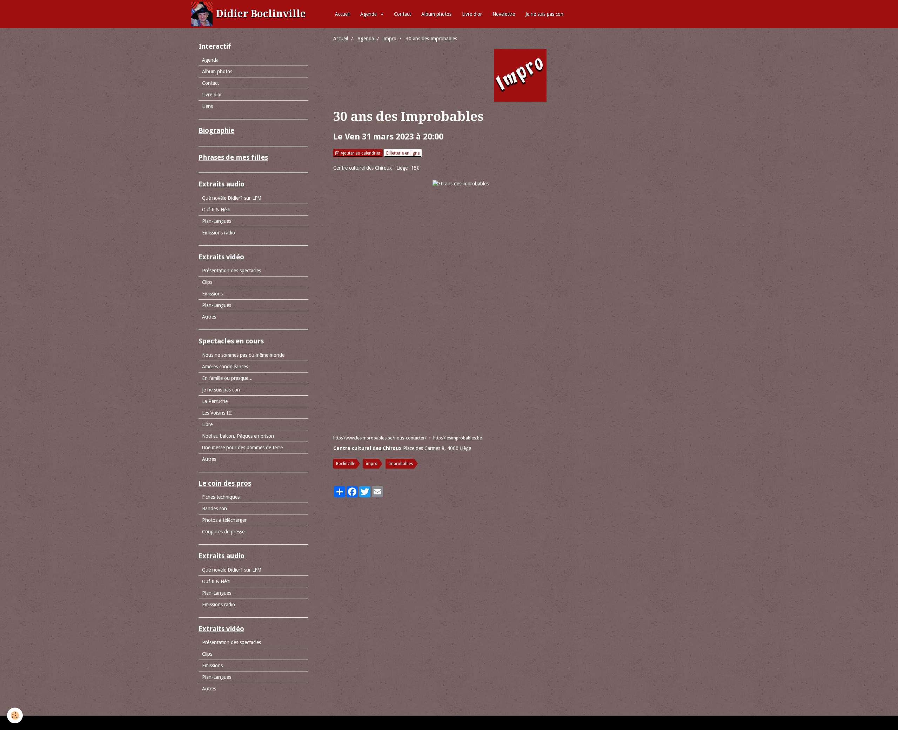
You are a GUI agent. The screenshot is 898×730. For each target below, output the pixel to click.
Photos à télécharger (224, 520)
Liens (207, 106)
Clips (207, 282)
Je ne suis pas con (544, 14)
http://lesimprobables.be (457, 438)
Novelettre (503, 14)
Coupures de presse (223, 531)
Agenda (369, 14)
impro (371, 463)
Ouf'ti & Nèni (216, 209)
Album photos (436, 14)
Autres (209, 317)
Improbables (400, 463)
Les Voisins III (217, 413)
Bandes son (214, 508)
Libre (207, 424)
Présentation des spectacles (231, 270)
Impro (389, 38)
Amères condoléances (225, 366)
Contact (402, 14)
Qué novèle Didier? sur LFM (231, 198)
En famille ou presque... (227, 378)
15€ (415, 168)
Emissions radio (218, 233)
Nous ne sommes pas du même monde (243, 355)
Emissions (212, 293)
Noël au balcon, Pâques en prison (238, 436)
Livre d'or (472, 14)
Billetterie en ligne (403, 153)
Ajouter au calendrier (360, 153)
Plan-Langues (216, 221)
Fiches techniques (221, 497)
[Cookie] (15, 715)
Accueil (342, 14)
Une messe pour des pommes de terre (242, 447)
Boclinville (345, 463)
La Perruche (215, 401)
